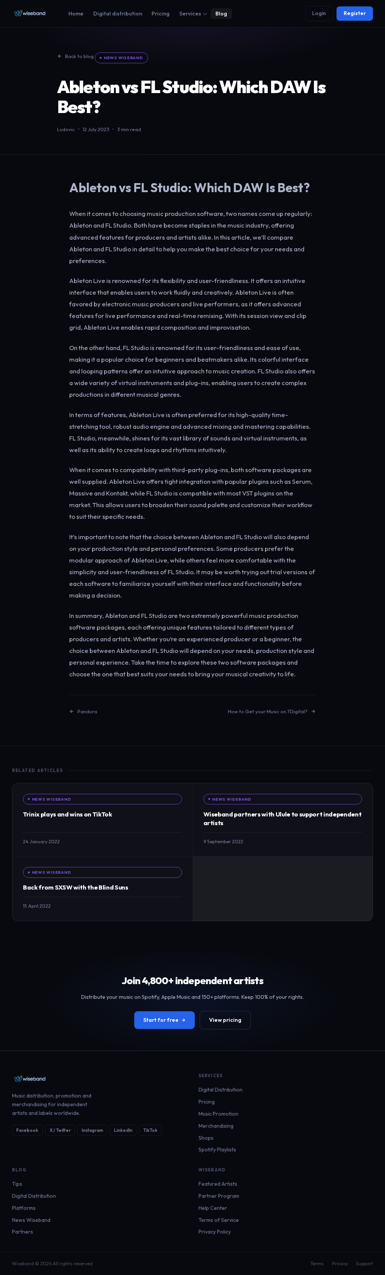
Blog (221, 13)
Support (364, 1263)
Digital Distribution (221, 1089)
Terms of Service (219, 1220)
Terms (317, 1263)
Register (355, 13)
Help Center (213, 1208)
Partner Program (219, 1195)
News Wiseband (123, 57)
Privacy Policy (215, 1231)
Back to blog (79, 56)
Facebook (27, 1130)
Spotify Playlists (217, 1149)
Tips (17, 1183)
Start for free (161, 1020)
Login (319, 13)
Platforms (24, 1208)
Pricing (161, 13)
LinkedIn (123, 1130)
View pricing (225, 1020)
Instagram (92, 1130)
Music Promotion (218, 1113)
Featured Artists (218, 1183)
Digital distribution (117, 13)
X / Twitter (60, 1130)
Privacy (340, 1263)
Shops (206, 1137)
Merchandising (216, 1125)
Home (75, 13)
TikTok (150, 1130)
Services (190, 13)
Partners (22, 1231)
